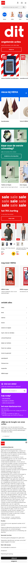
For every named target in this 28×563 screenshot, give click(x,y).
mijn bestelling (6, 398)
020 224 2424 (5, 409)
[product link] (8, 232)
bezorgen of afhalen (8, 400)
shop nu (14, 41)
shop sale (14, 211)
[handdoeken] (10, 67)
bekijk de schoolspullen (14, 147)
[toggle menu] (25, 3)
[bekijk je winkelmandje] (22, 3)
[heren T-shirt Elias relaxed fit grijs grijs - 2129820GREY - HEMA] (2, 244)
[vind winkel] (25, 391)
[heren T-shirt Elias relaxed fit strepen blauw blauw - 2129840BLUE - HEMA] (6, 244)
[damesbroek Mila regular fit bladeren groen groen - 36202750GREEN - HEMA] (22, 244)
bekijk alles (14, 94)
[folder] (10, 279)
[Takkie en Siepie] (10, 174)
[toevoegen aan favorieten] (13, 225)
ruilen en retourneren (8, 402)
